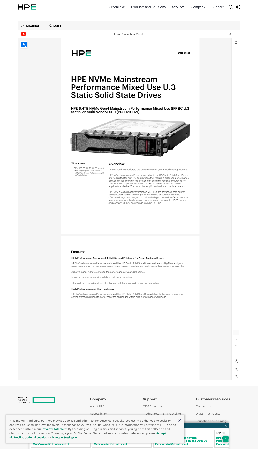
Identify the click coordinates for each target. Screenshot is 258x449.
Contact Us (203, 406)
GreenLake (117, 7)
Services (178, 7)
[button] (179, 420)
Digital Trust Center (208, 413)
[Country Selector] (238, 7)
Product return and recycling (162, 413)
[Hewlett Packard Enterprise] (27, 7)
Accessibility (98, 413)
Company (198, 7)
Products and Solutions (148, 7)
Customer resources (213, 399)
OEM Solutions (153, 406)
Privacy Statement (54, 429)
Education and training (211, 421)
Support (218, 7)
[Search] (231, 7)
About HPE (97, 406)
